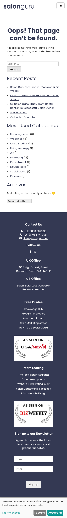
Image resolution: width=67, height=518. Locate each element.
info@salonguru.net (36, 238)
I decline (40, 512)
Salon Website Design (33, 393)
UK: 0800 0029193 (35, 231)
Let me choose (11, 512)
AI (11, 153)
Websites (16, 139)
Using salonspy (19, 148)
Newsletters (18, 167)
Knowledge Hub (33, 309)
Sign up (33, 484)
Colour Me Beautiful (22, 117)
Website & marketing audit (33, 384)
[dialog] (33, 508)
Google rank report (33, 313)
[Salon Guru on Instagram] (35, 251)
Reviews (15, 176)
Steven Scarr (18, 112)
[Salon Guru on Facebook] (31, 251)
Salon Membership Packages (33, 388)
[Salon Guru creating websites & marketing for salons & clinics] (18, 9)
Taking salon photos (33, 379)
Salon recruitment (33, 318)
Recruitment (18, 162)
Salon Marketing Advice (33, 323)
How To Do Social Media (33, 327)
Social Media (18, 171)
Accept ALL (55, 512)
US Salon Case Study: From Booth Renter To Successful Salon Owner (32, 106)
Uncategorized (19, 134)
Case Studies (18, 143)
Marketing (16, 157)
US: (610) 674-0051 (35, 234)
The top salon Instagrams (33, 374)
